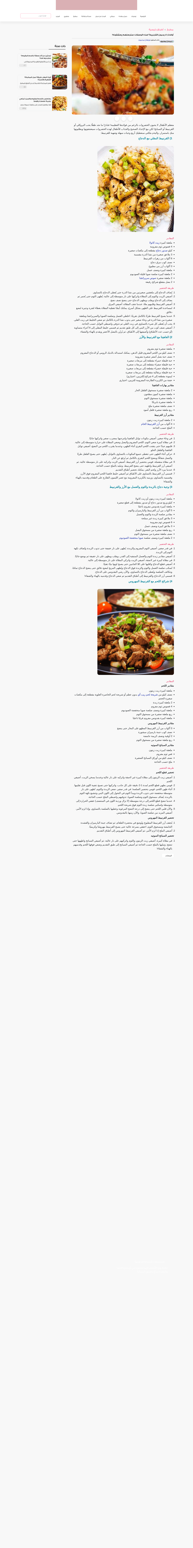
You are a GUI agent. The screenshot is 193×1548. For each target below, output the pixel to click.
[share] (49, 65)
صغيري (66, 16)
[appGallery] (104, 7)
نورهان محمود (144, 40)
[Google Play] (143, 1279)
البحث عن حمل (100, 16)
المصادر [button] (168, 856)
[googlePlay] (113, 7)
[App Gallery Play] (127, 1279)
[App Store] (159, 1279)
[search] (48, 15)
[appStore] (121, 7)
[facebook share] (117, 118)
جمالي (112, 16)
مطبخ (75, 16)
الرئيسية (143, 16)
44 (25, 87)
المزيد (58, 16)
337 (24, 108)
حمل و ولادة (123, 16)
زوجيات (133, 16)
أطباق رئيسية (156, 29)
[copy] (130, 118)
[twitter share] (123, 118)
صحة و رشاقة (86, 16)
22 (25, 65)
